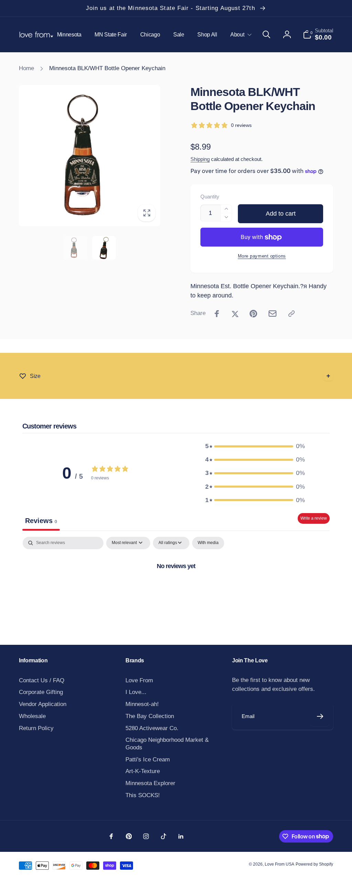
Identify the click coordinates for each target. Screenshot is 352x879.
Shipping (200, 159)
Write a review (313, 518)
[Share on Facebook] (217, 313)
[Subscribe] (319, 716)
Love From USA (279, 864)
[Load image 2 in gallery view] (104, 248)
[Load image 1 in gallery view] (75, 248)
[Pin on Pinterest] (253, 313)
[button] (240, 34)
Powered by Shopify (314, 864)
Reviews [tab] (41, 520)
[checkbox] (208, 543)
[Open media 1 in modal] (89, 155)
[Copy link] (291, 313)
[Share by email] (272, 313)
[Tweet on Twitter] (235, 313)
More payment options (262, 256)
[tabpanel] (176, 588)
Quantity (209, 196)
